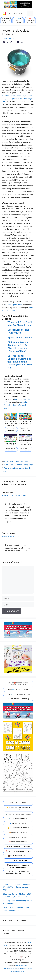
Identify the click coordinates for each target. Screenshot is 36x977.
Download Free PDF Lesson (11, 449)
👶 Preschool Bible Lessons (18, 828)
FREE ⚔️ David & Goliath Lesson (18, 694)
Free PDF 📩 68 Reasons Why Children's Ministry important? (18, 872)
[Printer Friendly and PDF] (13, 44)
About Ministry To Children (15, 920)
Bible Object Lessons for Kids (16, 461)
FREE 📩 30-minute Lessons (18, 20)
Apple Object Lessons (19, 337)
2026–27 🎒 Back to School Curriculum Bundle (18, 684)
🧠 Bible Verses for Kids (18, 842)
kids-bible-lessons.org (18, 971)
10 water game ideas (13, 305)
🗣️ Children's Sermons (18, 823)
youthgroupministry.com (24, 968)
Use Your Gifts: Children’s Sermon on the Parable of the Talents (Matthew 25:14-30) (20, 362)
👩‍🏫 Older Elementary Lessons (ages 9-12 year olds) (18, 866)
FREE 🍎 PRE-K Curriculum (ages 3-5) (30, 20)
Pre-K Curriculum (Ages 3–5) (18, 699)
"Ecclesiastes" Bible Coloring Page (18, 465)
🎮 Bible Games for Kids (18, 837)
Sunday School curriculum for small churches (16, 405)
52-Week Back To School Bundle (6, 20)
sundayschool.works (9, 968)
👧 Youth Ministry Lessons (18, 856)
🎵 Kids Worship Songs (18, 860)
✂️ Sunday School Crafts (18, 818)
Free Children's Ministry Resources (13, 931)
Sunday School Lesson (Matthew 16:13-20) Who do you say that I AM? (16, 887)
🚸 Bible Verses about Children (18, 846)
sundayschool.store (21, 965)
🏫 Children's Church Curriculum (18, 814)
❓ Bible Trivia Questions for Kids (18, 851)
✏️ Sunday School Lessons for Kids (18, 808)
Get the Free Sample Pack (11, 429)
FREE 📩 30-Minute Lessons (18, 689)
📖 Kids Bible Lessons (18, 803)
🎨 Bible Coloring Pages (18, 832)
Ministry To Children (16, 13)
